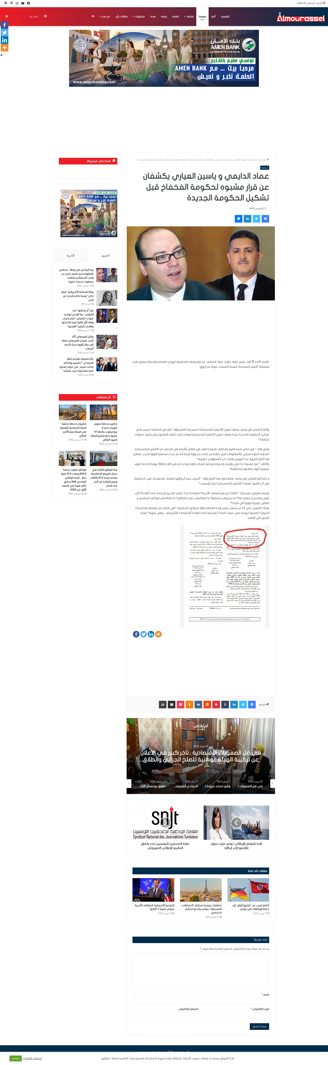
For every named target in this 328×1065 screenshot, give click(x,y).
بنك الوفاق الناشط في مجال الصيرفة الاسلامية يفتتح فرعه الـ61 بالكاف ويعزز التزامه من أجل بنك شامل (103, 477)
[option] (201, 756)
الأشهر (106, 255)
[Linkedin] (151, 634)
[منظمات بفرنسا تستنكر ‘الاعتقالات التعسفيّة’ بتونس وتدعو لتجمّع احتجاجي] (201, 890)
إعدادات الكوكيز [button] (32, 1058)
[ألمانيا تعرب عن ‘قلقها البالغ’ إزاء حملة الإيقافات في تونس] (248, 890)
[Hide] (1, 55)
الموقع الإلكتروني (188, 1009)
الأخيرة (70, 255)
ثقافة (175, 16)
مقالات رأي (121, 16)
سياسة (202, 16)
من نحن (106, 16)
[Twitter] (143, 634)
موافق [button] (16, 1058)
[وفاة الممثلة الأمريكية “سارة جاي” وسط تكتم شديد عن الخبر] (106, 298)
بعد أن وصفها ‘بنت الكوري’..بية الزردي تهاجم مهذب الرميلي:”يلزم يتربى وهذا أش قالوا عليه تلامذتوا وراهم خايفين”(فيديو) (78, 318)
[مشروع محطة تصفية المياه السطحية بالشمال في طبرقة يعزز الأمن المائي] (72, 412)
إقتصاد (189, 16)
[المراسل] (300, 16)
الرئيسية (225, 16)
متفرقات (140, 16)
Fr (92, 16)
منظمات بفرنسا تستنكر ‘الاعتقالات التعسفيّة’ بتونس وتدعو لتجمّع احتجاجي (202, 909)
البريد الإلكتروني (260, 1009)
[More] (158, 634)
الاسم (265, 994)
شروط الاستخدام (154, 1058)
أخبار (213, 16)
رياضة (164, 16)
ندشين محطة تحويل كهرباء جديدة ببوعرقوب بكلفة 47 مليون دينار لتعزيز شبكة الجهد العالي (104, 431)
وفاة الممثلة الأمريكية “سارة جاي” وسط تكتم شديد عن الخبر (77, 296)
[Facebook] (136, 634)
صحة (153, 16)
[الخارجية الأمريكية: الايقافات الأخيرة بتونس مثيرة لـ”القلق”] (153, 890)
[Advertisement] (164, 119)
